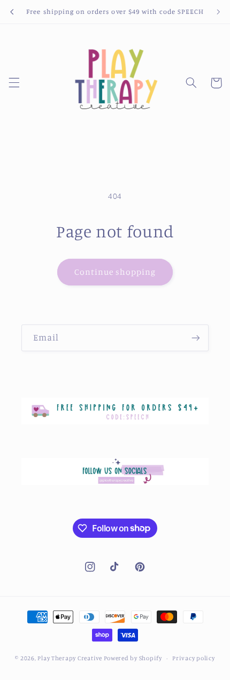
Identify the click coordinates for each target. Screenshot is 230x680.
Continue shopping (115, 272)
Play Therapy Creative (69, 658)
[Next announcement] (218, 12)
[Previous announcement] (12, 12)
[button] (14, 83)
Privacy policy (193, 658)
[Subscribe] (195, 337)
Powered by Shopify (133, 658)
